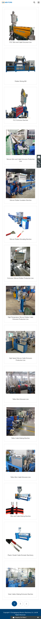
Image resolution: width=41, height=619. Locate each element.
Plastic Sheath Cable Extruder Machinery (20, 555)
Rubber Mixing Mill (20, 81)
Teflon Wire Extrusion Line (20, 399)
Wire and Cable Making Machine (20, 516)
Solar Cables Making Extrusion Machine (20, 594)
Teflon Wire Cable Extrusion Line (20, 477)
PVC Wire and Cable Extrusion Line (20, 42)
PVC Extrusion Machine (20, 120)
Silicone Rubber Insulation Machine (20, 200)
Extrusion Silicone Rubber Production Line (20, 278)
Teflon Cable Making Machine (20, 438)
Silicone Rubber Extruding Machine (20, 239)
